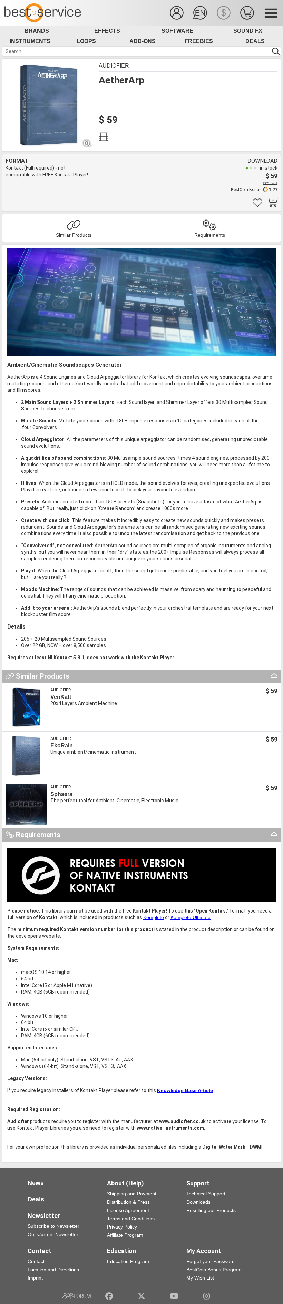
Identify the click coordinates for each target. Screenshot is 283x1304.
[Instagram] (206, 1296)
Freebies (199, 41)
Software (177, 31)
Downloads (198, 1202)
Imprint (35, 1278)
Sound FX (247, 31)
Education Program (128, 1261)
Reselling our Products (211, 1210)
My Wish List (200, 1278)
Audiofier (114, 66)
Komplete (153, 917)
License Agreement (128, 1210)
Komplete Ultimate (190, 917)
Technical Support (205, 1193)
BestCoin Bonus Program (214, 1269)
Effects (107, 31)
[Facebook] (109, 1296)
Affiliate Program (125, 1235)
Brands (37, 31)
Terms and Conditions (131, 1218)
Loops (86, 41)
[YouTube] (174, 1296)
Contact (36, 1261)
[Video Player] (103, 138)
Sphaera (61, 794)
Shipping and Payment (131, 1193)
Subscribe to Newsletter (53, 1226)
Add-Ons (142, 41)
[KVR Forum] (76, 1296)
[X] (142, 1296)
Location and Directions (53, 1269)
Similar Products (73, 235)
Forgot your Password (210, 1261)
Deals (255, 41)
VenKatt (60, 697)
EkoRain (61, 745)
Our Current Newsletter (53, 1234)
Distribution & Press (128, 1202)
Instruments (30, 41)
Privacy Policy (122, 1227)
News (36, 1183)
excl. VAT (270, 183)
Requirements (209, 235)
